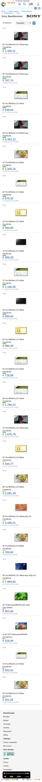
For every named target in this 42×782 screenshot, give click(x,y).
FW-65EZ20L (7, 313)
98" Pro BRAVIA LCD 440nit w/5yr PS (17, 516)
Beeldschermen (27, 11)
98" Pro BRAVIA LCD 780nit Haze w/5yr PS (19, 575)
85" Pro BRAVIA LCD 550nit (13, 487)
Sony (18, 13)
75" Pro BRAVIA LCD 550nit (13, 162)
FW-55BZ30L (7, 106)
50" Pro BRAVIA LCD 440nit (13, 369)
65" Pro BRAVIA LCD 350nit (13, 310)
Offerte (5, 735)
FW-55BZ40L (7, 77)
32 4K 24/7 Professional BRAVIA (15, 634)
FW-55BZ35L (7, 549)
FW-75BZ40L (7, 431)
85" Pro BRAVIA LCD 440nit (13, 398)
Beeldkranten (8, 13)
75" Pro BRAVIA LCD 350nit (13, 251)
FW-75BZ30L (7, 283)
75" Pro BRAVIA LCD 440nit (13, 280)
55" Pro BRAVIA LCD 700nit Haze (15, 74)
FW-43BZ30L (7, 667)
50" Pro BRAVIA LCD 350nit (13, 457)
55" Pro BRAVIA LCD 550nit (13, 546)
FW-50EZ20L (7, 460)
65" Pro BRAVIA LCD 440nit (13, 192)
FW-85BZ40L (7, 136)
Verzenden (6, 724)
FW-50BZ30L (7, 372)
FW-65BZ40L (7, 47)
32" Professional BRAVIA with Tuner (16, 605)
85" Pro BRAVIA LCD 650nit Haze (15, 133)
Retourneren (7, 731)
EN (39, 8)
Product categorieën (10, 742)
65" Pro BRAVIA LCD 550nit (13, 693)
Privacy (5, 762)
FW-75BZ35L (7, 165)
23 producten (7, 23)
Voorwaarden (7, 769)
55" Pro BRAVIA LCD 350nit (13, 339)
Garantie (6, 728)
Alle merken (7, 746)
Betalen (5, 720)
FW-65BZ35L (7, 696)
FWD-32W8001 (8, 608)
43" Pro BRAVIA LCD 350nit (13, 221)
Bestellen (6, 717)
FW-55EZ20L (7, 342)
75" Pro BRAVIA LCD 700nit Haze (15, 428)
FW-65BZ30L (7, 195)
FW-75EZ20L (7, 254)
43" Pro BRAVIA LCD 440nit (13, 664)
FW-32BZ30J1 (7, 637)
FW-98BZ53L (7, 578)
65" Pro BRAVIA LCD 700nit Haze (15, 45)
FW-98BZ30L (7, 519)
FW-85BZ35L (7, 490)
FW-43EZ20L (7, 224)
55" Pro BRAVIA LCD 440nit (13, 104)
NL (35, 8)
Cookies (6, 766)
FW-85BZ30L (7, 401)
